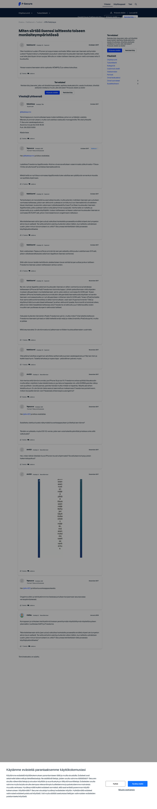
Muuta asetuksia (126, 790)
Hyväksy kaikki (137, 784)
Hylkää (115, 784)
